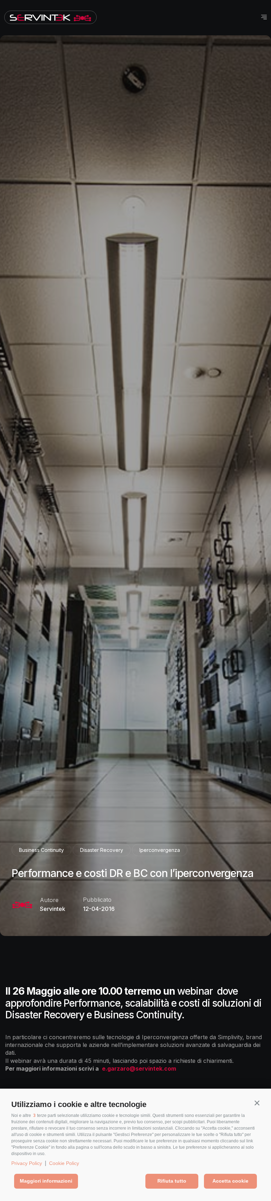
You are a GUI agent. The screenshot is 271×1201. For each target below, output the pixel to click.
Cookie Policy (64, 1163)
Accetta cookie (230, 1181)
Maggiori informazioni (46, 1181)
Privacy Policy (26, 1163)
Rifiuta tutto (171, 1181)
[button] (257, 1103)
